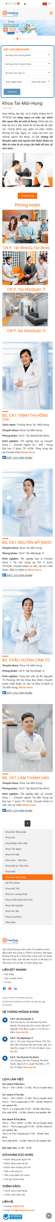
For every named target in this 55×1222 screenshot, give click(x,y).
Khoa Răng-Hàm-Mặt (16, 843)
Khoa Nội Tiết (12, 888)
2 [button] (17, 39)
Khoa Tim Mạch (13, 849)
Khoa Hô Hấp (12, 854)
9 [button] (41, 39)
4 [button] (24, 39)
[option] (27, 28)
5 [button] (27, 39)
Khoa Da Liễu (12, 911)
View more (26, 226)
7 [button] (34, 39)
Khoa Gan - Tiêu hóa (16, 860)
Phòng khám (27, 205)
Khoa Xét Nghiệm (14, 905)
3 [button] (21, 39)
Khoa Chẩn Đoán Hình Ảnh (19, 899)
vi (49, 3)
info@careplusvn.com (23, 1210)
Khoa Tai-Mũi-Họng (15, 877)
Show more (27, 195)
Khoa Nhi (10, 837)
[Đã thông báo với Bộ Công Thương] (12, 1216)
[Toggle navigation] (51, 13)
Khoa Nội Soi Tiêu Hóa (16, 865)
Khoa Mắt (10, 871)
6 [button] (31, 39)
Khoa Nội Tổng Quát (15, 832)
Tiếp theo (11, 92)
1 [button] (14, 39)
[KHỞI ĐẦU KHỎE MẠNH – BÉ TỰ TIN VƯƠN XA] (27, 28)
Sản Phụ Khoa (12, 882)
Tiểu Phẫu (10, 922)
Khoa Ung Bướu (13, 916)
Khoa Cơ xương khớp (16, 894)
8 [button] (37, 39)
